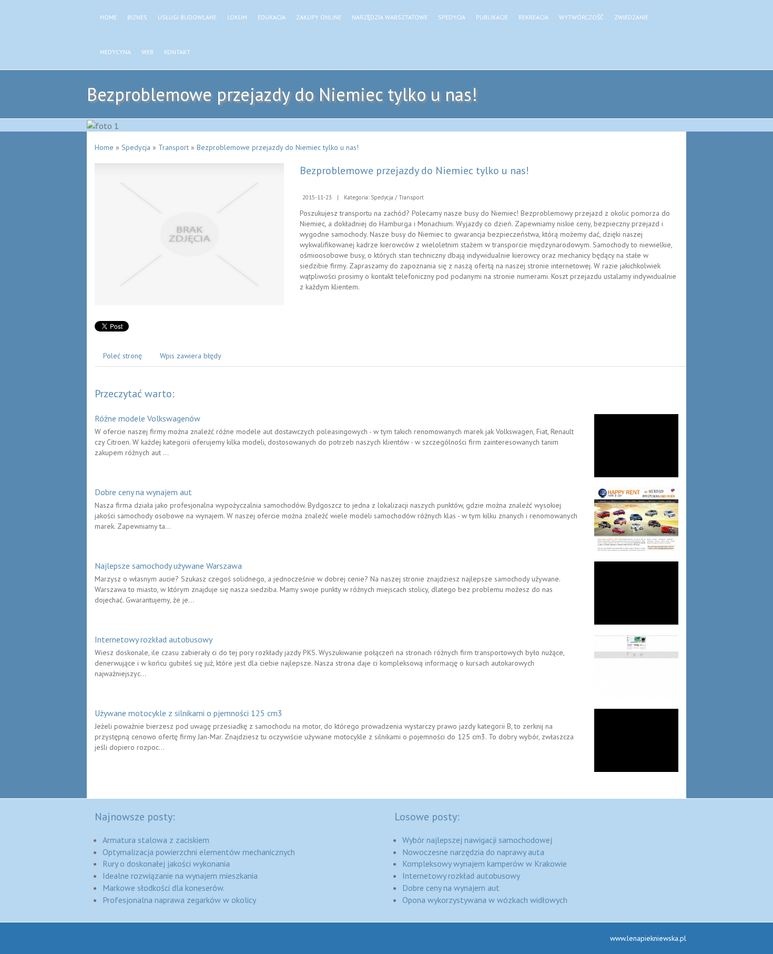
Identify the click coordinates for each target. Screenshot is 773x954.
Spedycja (135, 147)
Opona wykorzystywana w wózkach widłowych (484, 900)
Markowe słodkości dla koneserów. (164, 887)
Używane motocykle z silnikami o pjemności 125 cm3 (188, 713)
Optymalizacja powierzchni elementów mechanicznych (199, 852)
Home (104, 147)
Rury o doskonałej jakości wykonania (166, 863)
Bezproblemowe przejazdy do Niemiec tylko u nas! (278, 147)
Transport (173, 147)
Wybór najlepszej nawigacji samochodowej (477, 840)
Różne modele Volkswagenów (147, 418)
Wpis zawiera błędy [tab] (190, 355)
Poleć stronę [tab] (122, 355)
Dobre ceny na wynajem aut (143, 492)
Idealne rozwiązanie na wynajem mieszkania (180, 875)
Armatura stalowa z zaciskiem (156, 840)
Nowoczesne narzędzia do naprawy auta (473, 852)
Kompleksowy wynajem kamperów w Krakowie (484, 863)
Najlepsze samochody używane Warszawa (168, 565)
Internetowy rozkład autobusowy (153, 639)
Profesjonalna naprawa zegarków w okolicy (179, 900)
